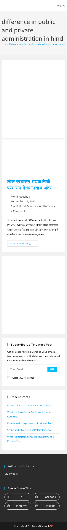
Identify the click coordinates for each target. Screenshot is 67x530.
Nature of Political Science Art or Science (29, 405)
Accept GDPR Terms (23, 377)
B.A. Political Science (23, 206)
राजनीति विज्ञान (46, 206)
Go (52, 369)
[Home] (3, 44)
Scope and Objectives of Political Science (29, 430)
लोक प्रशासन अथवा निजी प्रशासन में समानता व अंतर (29, 184)
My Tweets (11, 473)
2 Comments (18, 211)
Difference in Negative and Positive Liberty (30, 423)
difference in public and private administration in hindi (37, 44)
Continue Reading (24, 242)
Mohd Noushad (20, 196)
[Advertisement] (33, 99)
